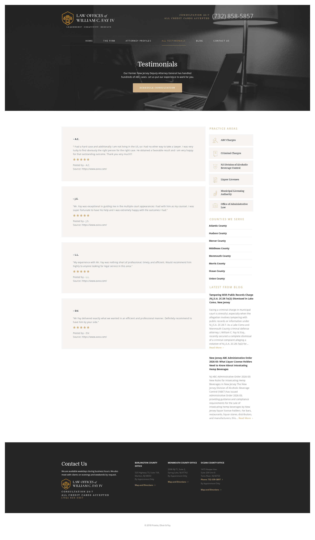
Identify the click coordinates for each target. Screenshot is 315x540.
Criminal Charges (231, 153)
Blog (199, 40)
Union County (217, 278)
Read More (215, 347)
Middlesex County (219, 248)
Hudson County (218, 233)
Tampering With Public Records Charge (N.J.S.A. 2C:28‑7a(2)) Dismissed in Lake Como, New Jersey (231, 298)
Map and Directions (144, 485)
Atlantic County (218, 225)
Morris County (217, 263)
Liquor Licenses (230, 179)
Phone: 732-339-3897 (211, 479)
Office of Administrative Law (234, 206)
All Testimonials (174, 40)
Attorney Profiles (138, 40)
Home (89, 40)
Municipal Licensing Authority (232, 193)
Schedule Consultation (157, 88)
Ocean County (217, 271)
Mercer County (217, 240)
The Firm (109, 40)
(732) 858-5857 (232, 16)
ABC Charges (228, 140)
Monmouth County (220, 255)
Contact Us (221, 40)
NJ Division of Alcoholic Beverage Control (234, 166)
